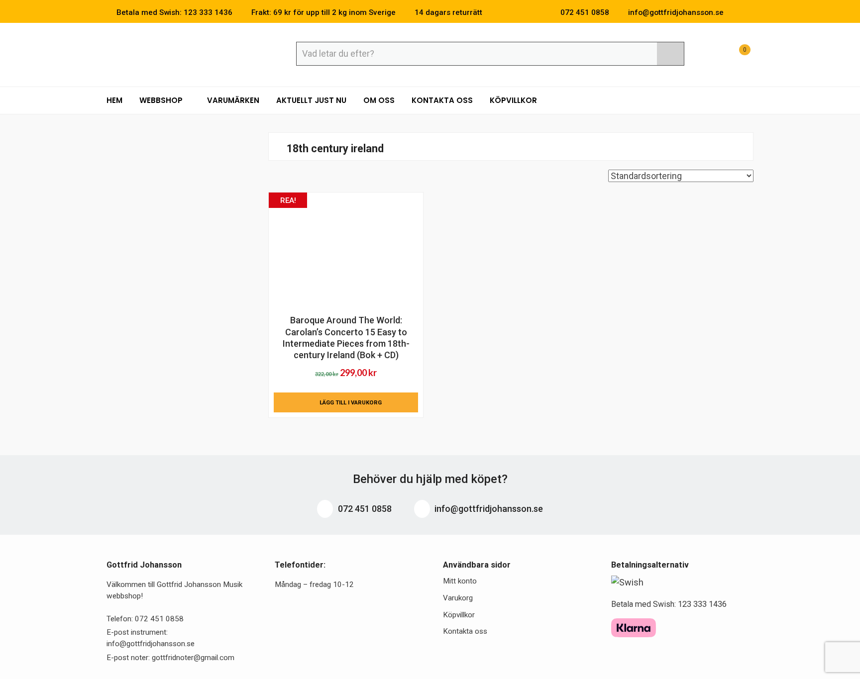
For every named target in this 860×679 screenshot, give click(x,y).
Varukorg (458, 597)
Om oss (379, 100)
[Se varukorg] (735, 55)
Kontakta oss (442, 100)
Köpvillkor (513, 100)
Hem (114, 100)
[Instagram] (750, 12)
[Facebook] (736, 12)
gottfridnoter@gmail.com (193, 657)
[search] (670, 53)
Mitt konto (460, 581)
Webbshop (162, 100)
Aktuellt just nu (311, 100)
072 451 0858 (364, 508)
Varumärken (233, 100)
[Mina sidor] (711, 55)
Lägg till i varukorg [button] (351, 402)
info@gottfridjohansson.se (487, 508)
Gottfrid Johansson (179, 53)
